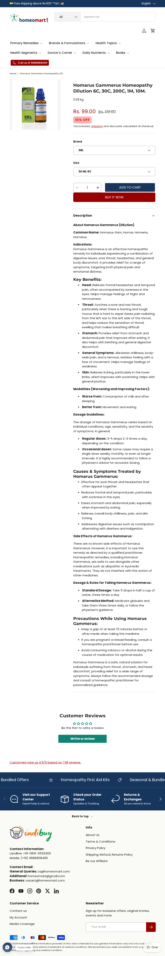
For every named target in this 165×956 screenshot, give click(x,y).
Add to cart (130, 187)
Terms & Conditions (100, 841)
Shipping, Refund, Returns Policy (109, 854)
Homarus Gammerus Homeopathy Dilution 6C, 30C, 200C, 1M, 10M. (42, 73)
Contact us (18, 911)
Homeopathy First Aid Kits (79, 780)
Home (13, 73)
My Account (18, 917)
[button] (152, 30)
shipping (97, 126)
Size (76, 163)
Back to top (80, 816)
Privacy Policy (95, 848)
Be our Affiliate (97, 861)
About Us (92, 835)
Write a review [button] (82, 738)
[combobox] (105, 16)
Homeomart (25, 943)
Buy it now (114, 197)
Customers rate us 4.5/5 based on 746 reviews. (45, 762)
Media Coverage (22, 924)
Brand (77, 142)
